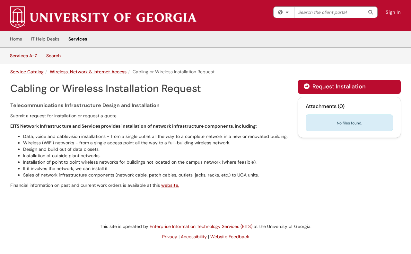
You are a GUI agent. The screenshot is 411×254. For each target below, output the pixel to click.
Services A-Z (23, 56)
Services (77, 39)
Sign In (393, 12)
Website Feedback (229, 237)
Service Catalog (27, 72)
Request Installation (338, 86)
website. (170, 185)
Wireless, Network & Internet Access (88, 72)
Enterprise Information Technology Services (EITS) (201, 226)
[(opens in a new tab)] (103, 17)
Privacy (169, 237)
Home (16, 39)
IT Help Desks (45, 39)
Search (55, 55)
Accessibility (194, 237)
